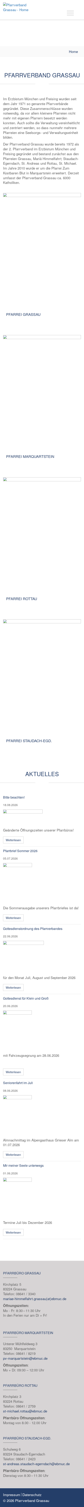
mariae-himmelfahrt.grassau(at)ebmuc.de (34, 1298)
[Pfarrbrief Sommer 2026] (42, 883)
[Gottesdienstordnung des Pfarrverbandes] (42, 957)
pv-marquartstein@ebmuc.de (25, 1358)
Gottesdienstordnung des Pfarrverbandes (32, 928)
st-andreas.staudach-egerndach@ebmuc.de (36, 1463)
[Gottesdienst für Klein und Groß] (42, 1031)
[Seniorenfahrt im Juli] (42, 1115)
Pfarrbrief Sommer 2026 (20, 850)
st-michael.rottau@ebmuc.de (25, 1410)
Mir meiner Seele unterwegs (23, 1165)
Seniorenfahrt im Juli (18, 1082)
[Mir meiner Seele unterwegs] (42, 1198)
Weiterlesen (13, 840)
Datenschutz (32, 1494)
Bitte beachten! (14, 797)
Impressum (11, 1494)
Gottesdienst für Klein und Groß (26, 998)
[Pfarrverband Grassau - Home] (20, 9)
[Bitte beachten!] (42, 817)
